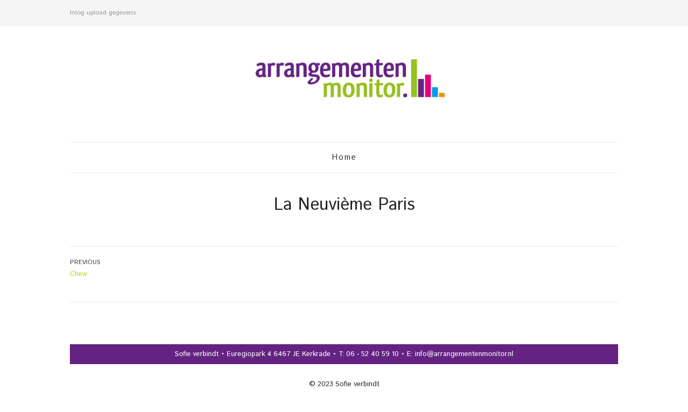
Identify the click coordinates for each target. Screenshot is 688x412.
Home (344, 157)
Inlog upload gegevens (103, 12)
